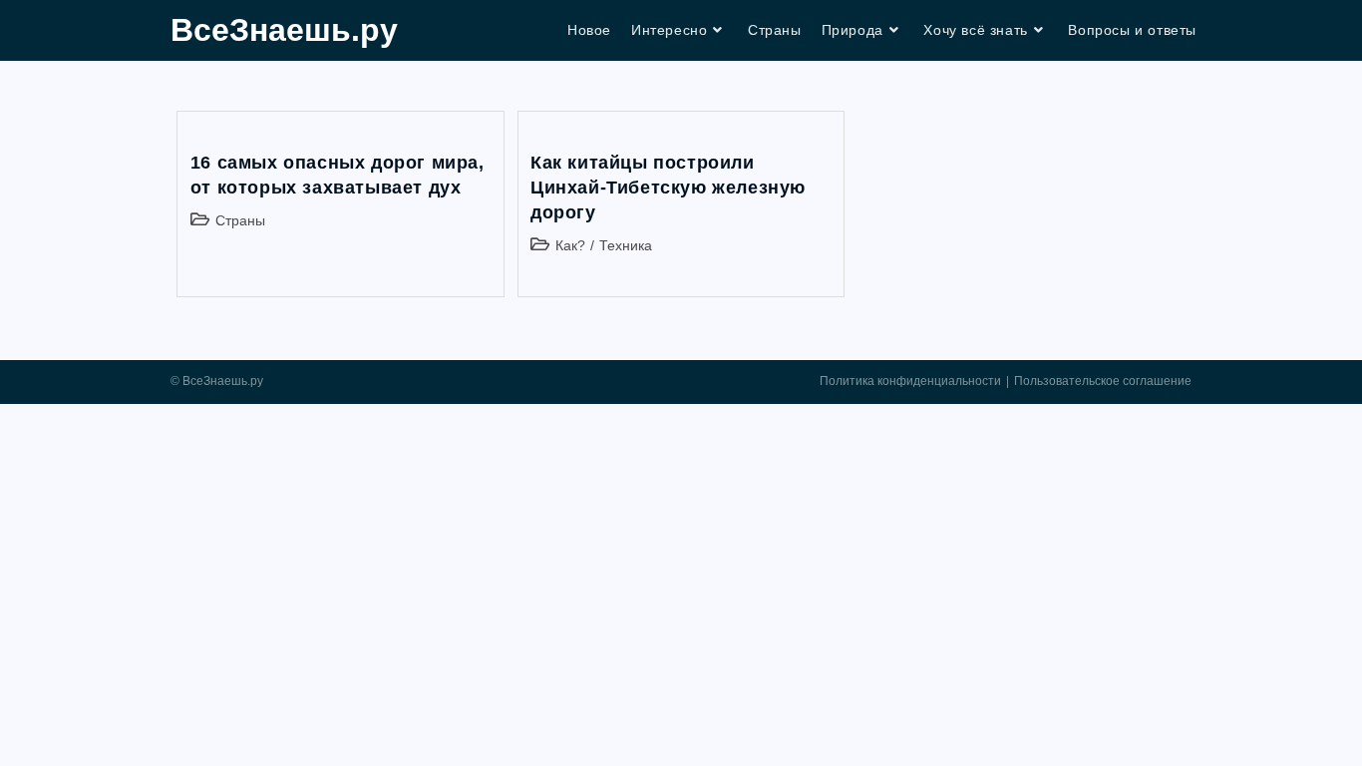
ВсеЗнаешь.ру (284, 30)
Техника (625, 245)
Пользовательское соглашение (1103, 381)
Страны (240, 220)
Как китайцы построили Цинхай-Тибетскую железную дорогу (668, 187)
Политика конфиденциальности (910, 381)
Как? (570, 245)
